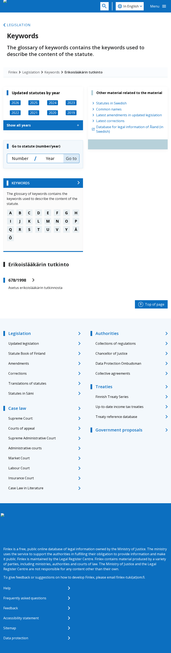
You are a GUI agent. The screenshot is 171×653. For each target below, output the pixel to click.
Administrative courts (25, 448)
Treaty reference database (116, 416)
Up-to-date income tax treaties (119, 406)
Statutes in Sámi (21, 393)
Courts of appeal (21, 428)
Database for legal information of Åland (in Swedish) (129, 129)
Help (7, 588)
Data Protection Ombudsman (118, 363)
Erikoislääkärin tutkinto (84, 72)
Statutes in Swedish (111, 103)
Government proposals (119, 430)
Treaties (104, 386)
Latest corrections (110, 121)
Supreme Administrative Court (32, 438)
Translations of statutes (27, 383)
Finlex (12, 72)
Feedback (10, 608)
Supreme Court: (20, 418)
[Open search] (104, 6)
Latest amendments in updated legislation (129, 115)
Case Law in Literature (25, 488)
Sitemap (9, 628)
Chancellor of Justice (111, 353)
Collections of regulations (116, 343)
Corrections (17, 373)
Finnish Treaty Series (112, 396)
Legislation (19, 25)
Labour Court (19, 468)
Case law (17, 408)
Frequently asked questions (24, 598)
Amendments (18, 363)
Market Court (19, 458)
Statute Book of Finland (26, 353)
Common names (109, 109)
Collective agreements (113, 373)
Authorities (107, 333)
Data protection (15, 638)
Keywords (52, 72)
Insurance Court (21, 478)
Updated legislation (23, 343)
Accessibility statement (21, 618)
